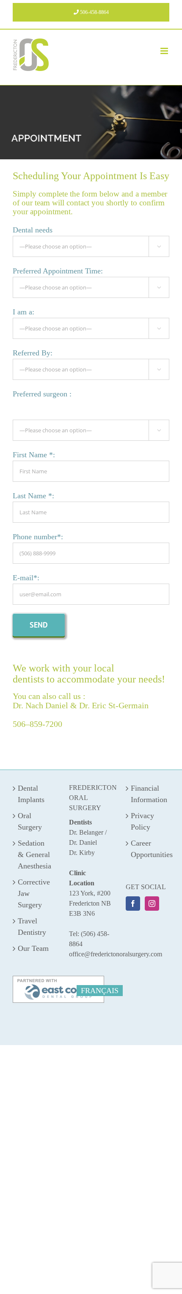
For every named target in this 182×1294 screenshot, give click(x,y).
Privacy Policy (142, 821)
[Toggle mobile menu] (164, 50)
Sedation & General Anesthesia (34, 854)
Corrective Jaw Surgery (34, 893)
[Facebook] (133, 903)
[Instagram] (152, 903)
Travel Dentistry (32, 926)
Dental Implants (31, 794)
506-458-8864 (94, 12)
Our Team (33, 948)
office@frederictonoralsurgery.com (115, 954)
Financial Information (148, 794)
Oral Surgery (30, 821)
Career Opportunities (148, 849)
